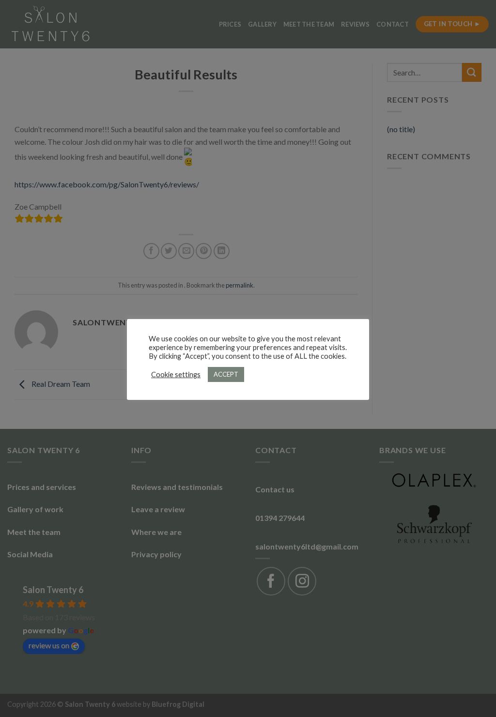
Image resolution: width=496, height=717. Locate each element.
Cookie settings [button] (176, 374)
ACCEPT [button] (226, 374)
